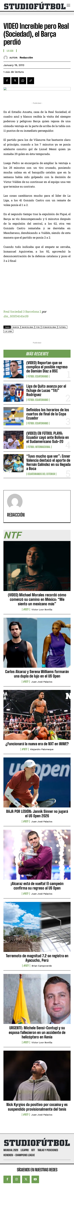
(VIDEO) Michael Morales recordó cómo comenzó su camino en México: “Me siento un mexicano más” (37, 599)
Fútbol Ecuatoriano (38, 376)
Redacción (26, 57)
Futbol (62, 327)
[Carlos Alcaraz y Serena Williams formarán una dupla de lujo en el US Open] (37, 644)
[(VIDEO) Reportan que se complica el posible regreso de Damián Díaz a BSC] (13, 369)
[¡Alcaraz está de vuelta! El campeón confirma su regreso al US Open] (37, 856)
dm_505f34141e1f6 (15, 316)
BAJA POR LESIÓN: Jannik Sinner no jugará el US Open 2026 (37, 813)
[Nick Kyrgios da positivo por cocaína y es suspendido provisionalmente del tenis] (37, 1077)
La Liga (10, 51)
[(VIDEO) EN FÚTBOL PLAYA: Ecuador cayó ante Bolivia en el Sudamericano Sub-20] (13, 440)
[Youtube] (35, 1179)
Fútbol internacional (39, 447)
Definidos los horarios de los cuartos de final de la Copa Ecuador (47, 413)
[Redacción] (6, 57)
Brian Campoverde (42, 965)
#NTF (26, 609)
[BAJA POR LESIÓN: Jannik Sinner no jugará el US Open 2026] (37, 784)
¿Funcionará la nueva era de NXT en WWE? (37, 743)
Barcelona (27, 327)
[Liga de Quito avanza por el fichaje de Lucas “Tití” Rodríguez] (13, 393)
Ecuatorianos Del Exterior (41, 474)
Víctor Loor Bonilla (41, 609)
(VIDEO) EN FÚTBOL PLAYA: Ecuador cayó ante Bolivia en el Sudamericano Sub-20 (47, 437)
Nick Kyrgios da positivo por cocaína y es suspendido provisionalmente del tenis (37, 1106)
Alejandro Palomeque (42, 749)
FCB (38, 327)
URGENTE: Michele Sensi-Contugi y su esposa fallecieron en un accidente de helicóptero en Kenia (37, 1032)
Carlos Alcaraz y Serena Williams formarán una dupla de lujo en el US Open (37, 673)
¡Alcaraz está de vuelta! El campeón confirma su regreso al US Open (37, 885)
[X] (14, 80)
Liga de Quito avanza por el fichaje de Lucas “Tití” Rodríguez (46, 390)
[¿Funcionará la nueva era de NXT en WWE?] (37, 717)
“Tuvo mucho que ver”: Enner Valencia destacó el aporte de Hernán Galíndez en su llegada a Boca (48, 462)
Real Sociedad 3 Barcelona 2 (22, 312)
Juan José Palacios (41, 681)
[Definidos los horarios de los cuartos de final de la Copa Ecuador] (13, 416)
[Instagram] (16, 1179)
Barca (16, 327)
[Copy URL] (30, 80)
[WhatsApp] (22, 80)
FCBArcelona (49, 327)
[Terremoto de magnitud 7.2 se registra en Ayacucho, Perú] (37, 929)
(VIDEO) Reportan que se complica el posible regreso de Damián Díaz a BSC (47, 366)
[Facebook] (6, 80)
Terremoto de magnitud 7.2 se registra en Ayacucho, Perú (37, 958)
